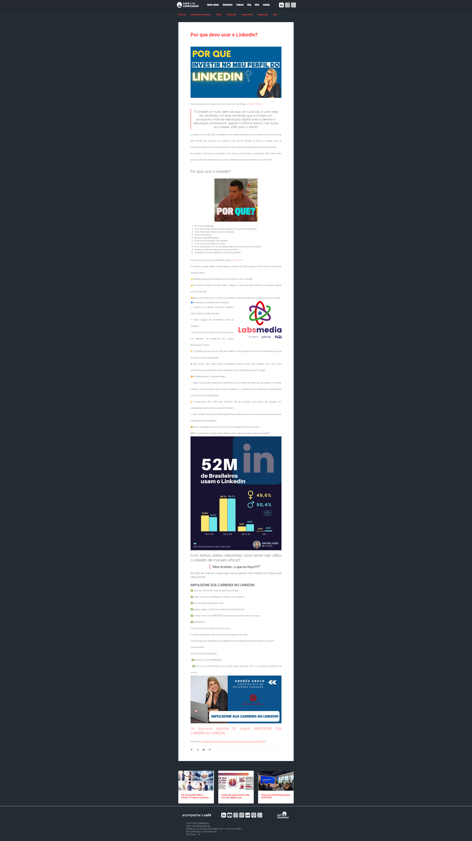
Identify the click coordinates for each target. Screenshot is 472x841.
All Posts (182, 14)
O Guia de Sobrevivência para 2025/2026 (275, 796)
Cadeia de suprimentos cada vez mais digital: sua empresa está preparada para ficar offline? (236, 796)
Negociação (263, 14)
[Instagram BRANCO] (287, 5)
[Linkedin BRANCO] (281, 5)
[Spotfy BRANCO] (241, 815)
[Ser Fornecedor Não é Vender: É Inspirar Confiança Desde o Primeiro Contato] (196, 781)
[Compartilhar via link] (210, 749)
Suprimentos (247, 14)
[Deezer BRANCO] (247, 815)
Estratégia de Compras (201, 14)
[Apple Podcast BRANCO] (253, 815)
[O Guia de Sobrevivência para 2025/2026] (276, 781)
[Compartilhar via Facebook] (192, 749)
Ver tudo (290, 766)
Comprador (232, 14)
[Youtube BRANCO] (229, 815)
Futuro (219, 14)
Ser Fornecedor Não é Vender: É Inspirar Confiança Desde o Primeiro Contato (195, 796)
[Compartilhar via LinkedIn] (204, 749)
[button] (290, 15)
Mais (275, 14)
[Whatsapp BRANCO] (293, 5)
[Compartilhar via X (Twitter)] (198, 749)
